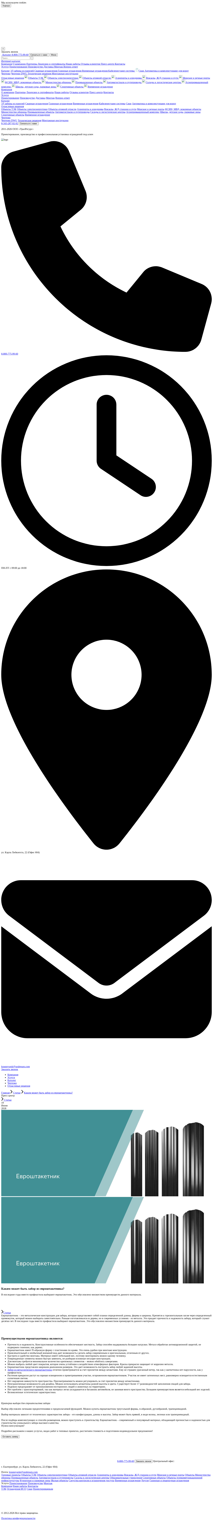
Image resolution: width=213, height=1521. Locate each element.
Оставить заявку (10, 1436)
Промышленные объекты (89, 82)
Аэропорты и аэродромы (128, 78)
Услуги (5, 66)
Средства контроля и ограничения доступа (91, 1480)
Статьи (7, 1100)
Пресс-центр (108, 64)
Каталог (5, 70)
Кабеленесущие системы (121, 70)
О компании (19, 64)
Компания (6, 64)
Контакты (120, 64)
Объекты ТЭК (36, 78)
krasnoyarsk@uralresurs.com (15, 1066)
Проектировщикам (43, 1489)
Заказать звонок (9, 1069)
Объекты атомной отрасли (97, 78)
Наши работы (73, 64)
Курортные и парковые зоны (35, 1480)
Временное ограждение (100, 86)
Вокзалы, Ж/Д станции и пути (162, 78)
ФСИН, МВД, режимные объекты (23, 82)
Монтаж (58, 66)
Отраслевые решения (12, 78)
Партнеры (32, 64)
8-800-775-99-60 (20, 54)
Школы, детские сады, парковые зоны (36, 86)
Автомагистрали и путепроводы (124, 82)
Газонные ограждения (70, 70)
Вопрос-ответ (70, 66)
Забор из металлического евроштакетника (29, 1369)
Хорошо (6, 6)
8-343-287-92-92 (9, 123)
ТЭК (3, 1489)
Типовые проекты (11, 1475)
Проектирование (18, 66)
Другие (145, 1480)
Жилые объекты (59, 1480)
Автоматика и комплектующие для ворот (167, 70)
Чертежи (5, 73)
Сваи (29, 1489)
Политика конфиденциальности (18, 1518)
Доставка (49, 66)
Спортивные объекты (72, 86)
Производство (36, 66)
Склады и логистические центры (164, 82)
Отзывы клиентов (91, 64)
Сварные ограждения (46, 70)
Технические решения (40, 73)
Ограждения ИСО (16, 1489)
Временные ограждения (95, 70)
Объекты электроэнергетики (63, 78)
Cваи (142, 70)
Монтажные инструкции (65, 73)
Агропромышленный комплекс (143, 112)
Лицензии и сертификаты (52, 64)
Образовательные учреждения (126, 1477)
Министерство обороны (59, 82)
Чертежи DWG (19, 73)
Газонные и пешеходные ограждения (169, 1480)
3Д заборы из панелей (22, 70)
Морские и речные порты (196, 78)
